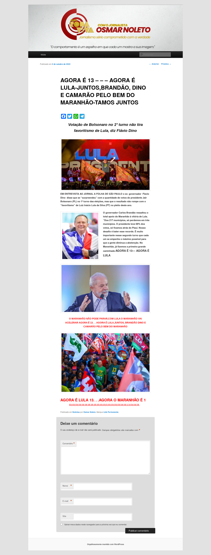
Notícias (76, 412)
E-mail (67, 501)
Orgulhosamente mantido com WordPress (105, 544)
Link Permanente (110, 412)
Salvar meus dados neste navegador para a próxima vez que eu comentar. (95, 524)
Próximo (166, 63)
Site (64, 516)
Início (43, 54)
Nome (67, 485)
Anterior (154, 63)
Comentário (69, 443)
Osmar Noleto (89, 412)
